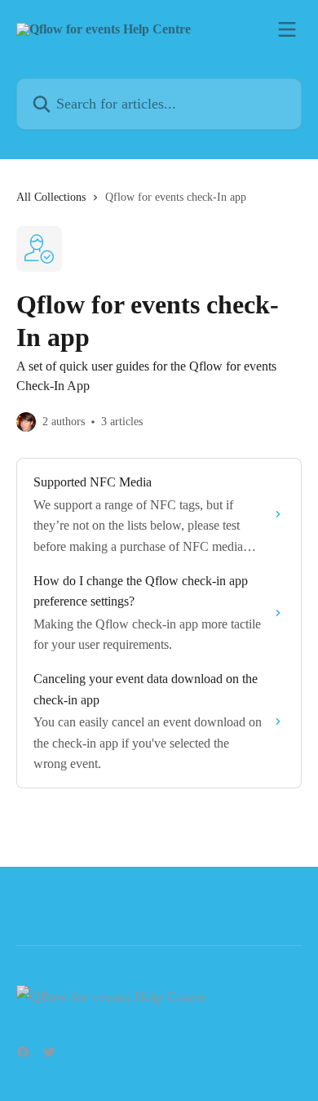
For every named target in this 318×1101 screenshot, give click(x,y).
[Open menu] (287, 29)
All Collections (51, 197)
